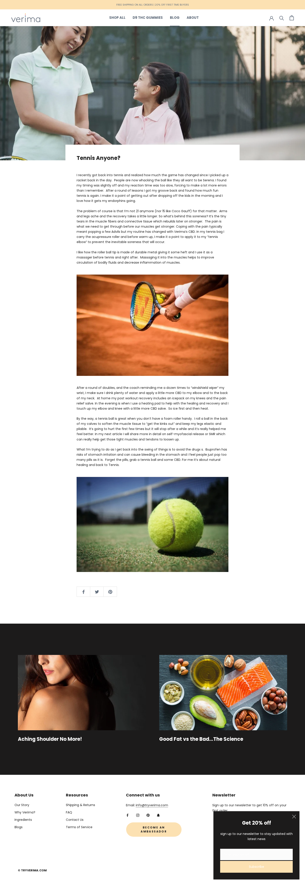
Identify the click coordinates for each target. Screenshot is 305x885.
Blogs (19, 827)
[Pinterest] (148, 815)
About (193, 17)
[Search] (281, 17)
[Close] (294, 817)
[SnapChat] (158, 815)
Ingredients (23, 819)
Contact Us (75, 819)
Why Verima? (25, 812)
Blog (175, 17)
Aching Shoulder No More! (50, 739)
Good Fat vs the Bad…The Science (201, 739)
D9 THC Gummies (148, 17)
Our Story (22, 805)
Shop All (117, 17)
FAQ (69, 812)
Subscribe (256, 866)
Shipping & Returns (80, 805)
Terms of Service (79, 827)
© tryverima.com (32, 870)
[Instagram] (137, 815)
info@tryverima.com (152, 805)
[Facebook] (127, 815)
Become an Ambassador (154, 829)
